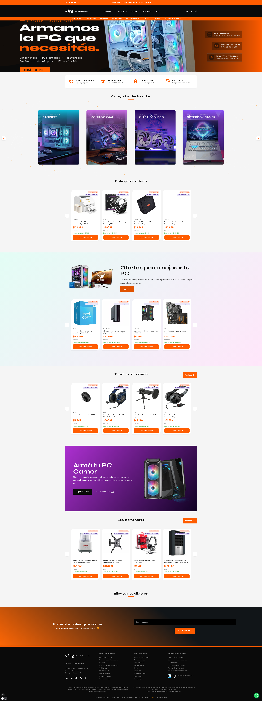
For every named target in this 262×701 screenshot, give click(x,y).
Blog (157, 11)
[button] (131, 46)
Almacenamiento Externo (172, 19)
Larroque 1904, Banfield (74, 664)
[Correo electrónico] (69, 2)
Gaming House (117, 19)
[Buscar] (187, 11)
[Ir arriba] (3, 694)
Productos (107, 11)
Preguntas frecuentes (176, 657)
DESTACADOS (140, 653)
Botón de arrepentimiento (177, 671)
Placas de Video (105, 676)
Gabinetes (103, 668)
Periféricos (104, 19)
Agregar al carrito (85, 237)
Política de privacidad (176, 668)
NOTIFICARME (184, 631)
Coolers (102, 663)
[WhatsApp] (66, 2)
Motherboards (104, 673)
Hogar (147, 19)
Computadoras (90, 19)
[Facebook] (72, 2)
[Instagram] (75, 2)
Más (187, 19)
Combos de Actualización (108, 660)
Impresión (157, 19)
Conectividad (138, 663)
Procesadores (104, 679)
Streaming (137, 679)
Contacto (147, 11)
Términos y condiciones (176, 665)
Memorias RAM (104, 671)
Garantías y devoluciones (177, 660)
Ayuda (134, 11)
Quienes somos (173, 663)
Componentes (76, 19)
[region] (131, 46)
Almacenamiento (105, 657)
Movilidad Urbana (140, 673)
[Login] (191, 11)
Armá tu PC (122, 11)
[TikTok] (78, 2)
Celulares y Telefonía (133, 19)
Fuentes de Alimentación (108, 665)
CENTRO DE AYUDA (177, 653)
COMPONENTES (107, 653)
